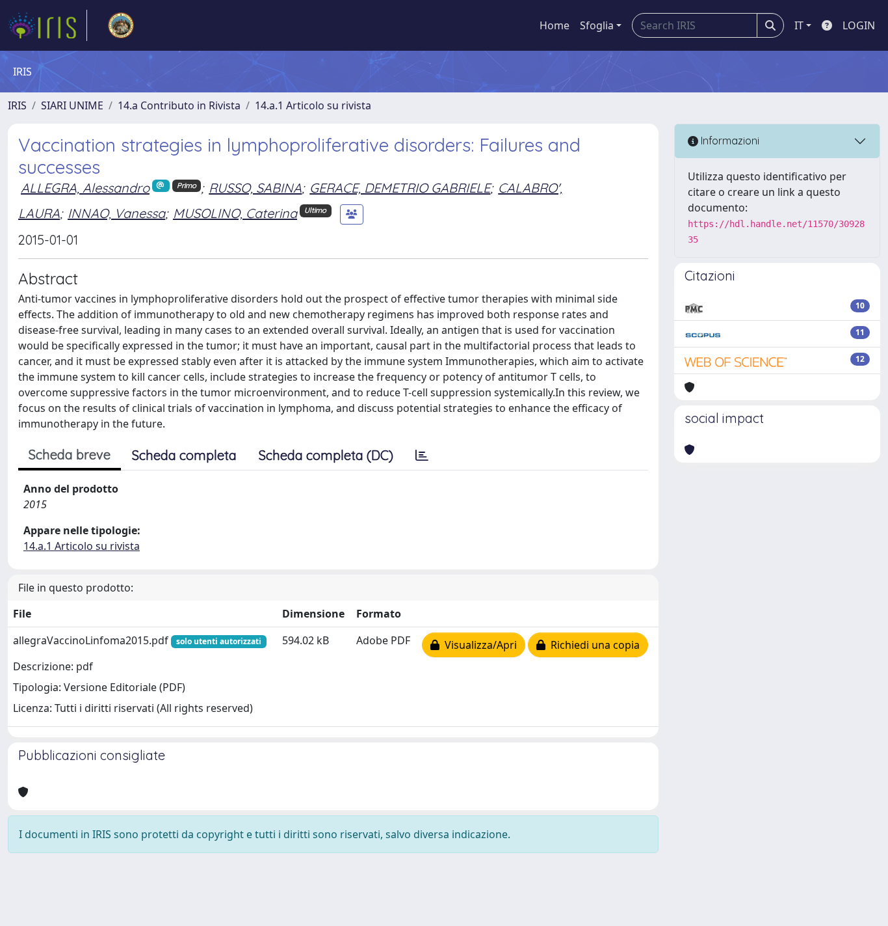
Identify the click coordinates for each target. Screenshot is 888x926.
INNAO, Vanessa (116, 213)
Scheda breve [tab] (70, 454)
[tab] (421, 455)
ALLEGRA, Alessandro (85, 188)
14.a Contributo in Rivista (179, 105)
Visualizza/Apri (478, 645)
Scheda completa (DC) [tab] (326, 455)
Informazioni (728, 140)
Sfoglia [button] (597, 25)
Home (554, 25)
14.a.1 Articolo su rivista (313, 105)
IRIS (17, 105)
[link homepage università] (121, 25)
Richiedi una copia (592, 645)
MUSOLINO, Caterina (235, 213)
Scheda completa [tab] (184, 455)
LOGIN (858, 25)
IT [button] (798, 25)
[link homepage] (47, 25)
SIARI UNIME (72, 105)
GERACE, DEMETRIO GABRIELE (399, 188)
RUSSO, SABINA (255, 188)
